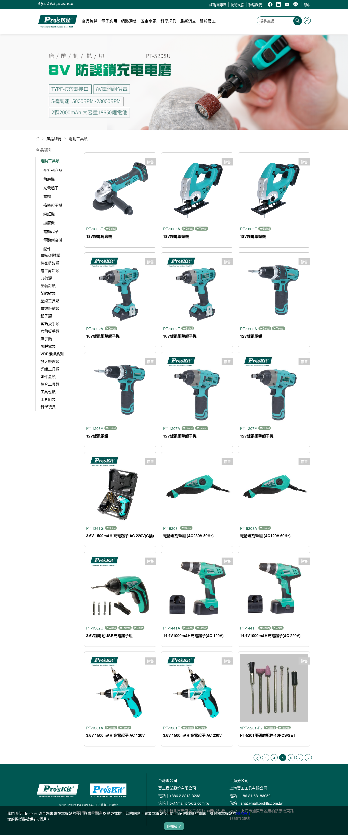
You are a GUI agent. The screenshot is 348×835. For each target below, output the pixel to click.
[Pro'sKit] (57, 30)
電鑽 (47, 196)
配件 (47, 248)
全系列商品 (52, 170)
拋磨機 (49, 222)
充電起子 (50, 188)
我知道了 (174, 827)
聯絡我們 (255, 4)
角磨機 (49, 179)
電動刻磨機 (52, 240)
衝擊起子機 (52, 205)
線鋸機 (49, 214)
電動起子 (50, 231)
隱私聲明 (243, 814)
